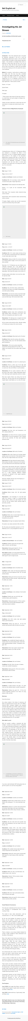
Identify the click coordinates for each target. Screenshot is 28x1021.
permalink (13, 1013)
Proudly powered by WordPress (14, 1018)
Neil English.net (8, 8)
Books (17, 15)
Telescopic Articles (10, 15)
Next (24, 19)
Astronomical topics (16, 1012)
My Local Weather (6, 46)
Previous (4, 19)
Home (3, 15)
